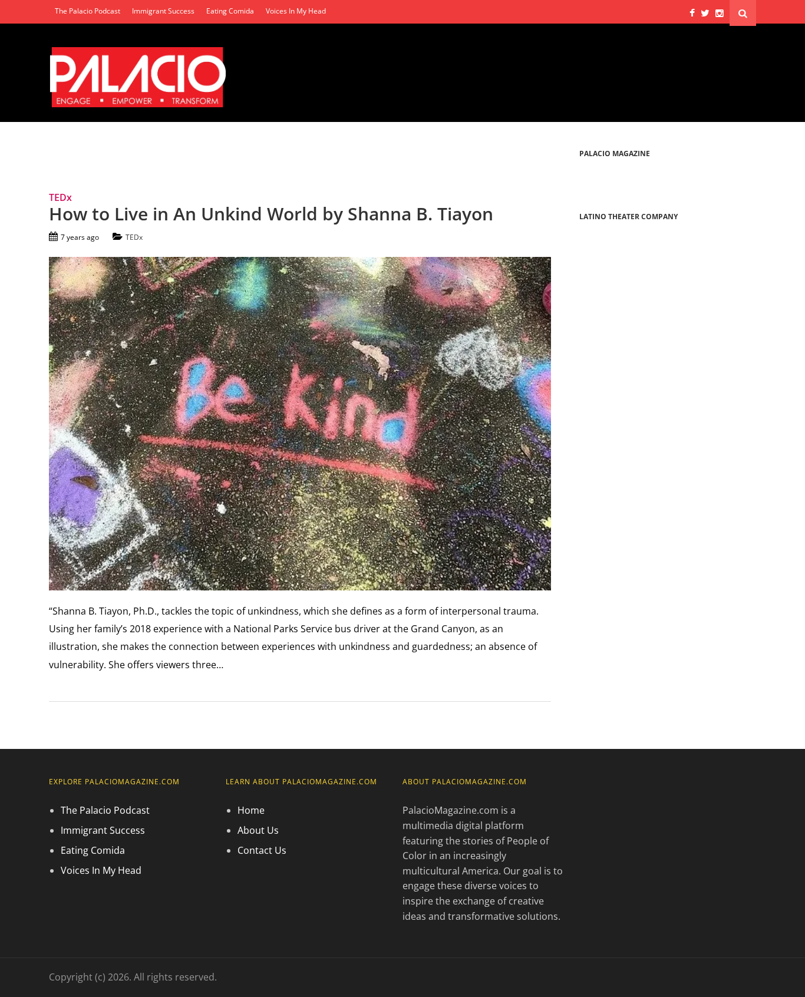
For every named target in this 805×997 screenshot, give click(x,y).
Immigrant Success (163, 11)
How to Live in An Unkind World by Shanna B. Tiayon (271, 214)
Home (251, 810)
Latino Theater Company (628, 217)
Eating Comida (230, 11)
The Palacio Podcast (87, 11)
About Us (258, 830)
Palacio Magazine (614, 153)
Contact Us (261, 850)
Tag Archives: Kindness (117, 154)
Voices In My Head (296, 11)
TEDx (134, 237)
